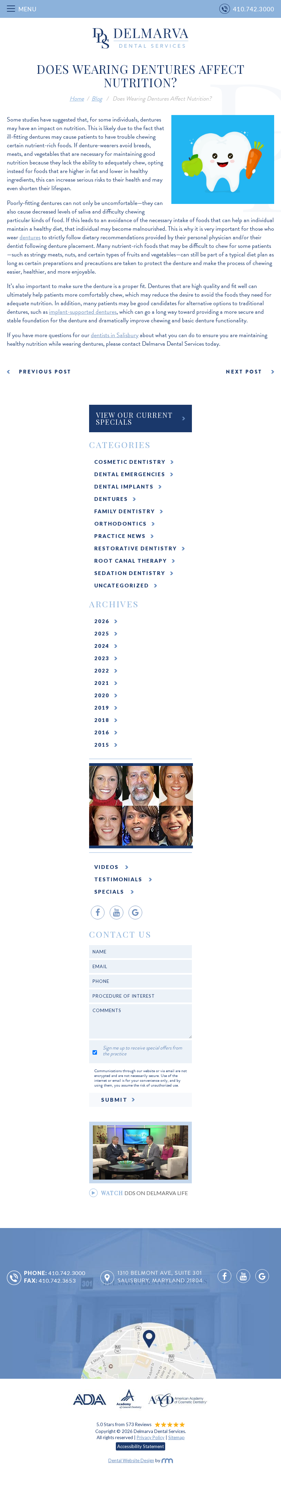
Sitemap (176, 1437)
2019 (101, 707)
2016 (101, 732)
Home (77, 98)
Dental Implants (124, 486)
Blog (96, 98)
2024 (101, 646)
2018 (101, 720)
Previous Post (45, 372)
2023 (101, 658)
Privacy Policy (150, 1437)
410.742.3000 (66, 1273)
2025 (101, 633)
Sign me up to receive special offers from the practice (142, 1051)
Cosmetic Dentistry (130, 462)
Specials (110, 891)
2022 (101, 670)
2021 (101, 683)
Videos (107, 867)
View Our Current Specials (134, 418)
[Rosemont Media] (167, 1460)
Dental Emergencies (129, 474)
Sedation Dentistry (129, 573)
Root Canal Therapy (130, 561)
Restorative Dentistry (135, 548)
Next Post (244, 372)
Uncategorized (121, 585)
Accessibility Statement (140, 1446)
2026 (101, 621)
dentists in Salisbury (114, 335)
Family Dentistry (124, 511)
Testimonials (119, 879)
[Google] (135, 912)
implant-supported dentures (83, 311)
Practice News (120, 536)
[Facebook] (98, 912)
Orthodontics (120, 523)
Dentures (111, 499)
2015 (101, 745)
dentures (30, 237)
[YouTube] (116, 912)
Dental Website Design (131, 1460)
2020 (101, 695)
